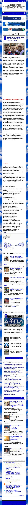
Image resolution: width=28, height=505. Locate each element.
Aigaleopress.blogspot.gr (11, 462)
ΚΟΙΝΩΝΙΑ (9, 235)
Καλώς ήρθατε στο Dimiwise (11, 490)
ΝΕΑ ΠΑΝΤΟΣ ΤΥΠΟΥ (10, 484)
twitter (19, 1)
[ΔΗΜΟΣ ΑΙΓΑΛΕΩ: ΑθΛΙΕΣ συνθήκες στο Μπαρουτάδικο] (6, 352)
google (23, 1)
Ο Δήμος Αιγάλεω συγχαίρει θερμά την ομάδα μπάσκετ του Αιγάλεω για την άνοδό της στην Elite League (16, 344)
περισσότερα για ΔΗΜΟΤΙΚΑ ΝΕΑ (14, 357)
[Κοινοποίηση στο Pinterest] (9, 237)
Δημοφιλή (7, 397)
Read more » (13, 274)
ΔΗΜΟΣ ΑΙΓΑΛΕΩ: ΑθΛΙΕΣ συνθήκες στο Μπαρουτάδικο (16, 350)
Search (24, 13)
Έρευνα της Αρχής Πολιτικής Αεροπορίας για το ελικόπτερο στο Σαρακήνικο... (16, 427)
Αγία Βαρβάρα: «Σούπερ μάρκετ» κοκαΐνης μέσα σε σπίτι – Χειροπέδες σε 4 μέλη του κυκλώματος (16, 338)
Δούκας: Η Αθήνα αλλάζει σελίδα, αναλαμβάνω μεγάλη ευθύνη (15, 38)
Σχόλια (14, 397)
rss (25, 1)
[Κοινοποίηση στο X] (6, 237)
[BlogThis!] (5, 237)
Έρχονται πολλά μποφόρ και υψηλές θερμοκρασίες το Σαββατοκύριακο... (16, 438)
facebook (21, 1)
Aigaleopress (14, 4)
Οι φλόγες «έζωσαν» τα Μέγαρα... (17, 414)
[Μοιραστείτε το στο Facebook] (8, 237)
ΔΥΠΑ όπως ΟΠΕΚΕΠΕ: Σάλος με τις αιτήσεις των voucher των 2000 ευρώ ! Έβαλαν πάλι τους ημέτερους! (13, 330)
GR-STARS (8, 478)
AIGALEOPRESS (16, 504)
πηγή (4, 232)
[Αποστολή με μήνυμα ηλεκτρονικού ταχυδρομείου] (4, 237)
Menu (3, 1)
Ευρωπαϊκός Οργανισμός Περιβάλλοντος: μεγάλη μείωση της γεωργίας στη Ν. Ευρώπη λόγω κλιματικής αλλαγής (14, 486)
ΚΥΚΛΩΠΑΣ (8, 471)
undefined (19, 258)
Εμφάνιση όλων (21, 495)
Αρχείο (20, 397)
